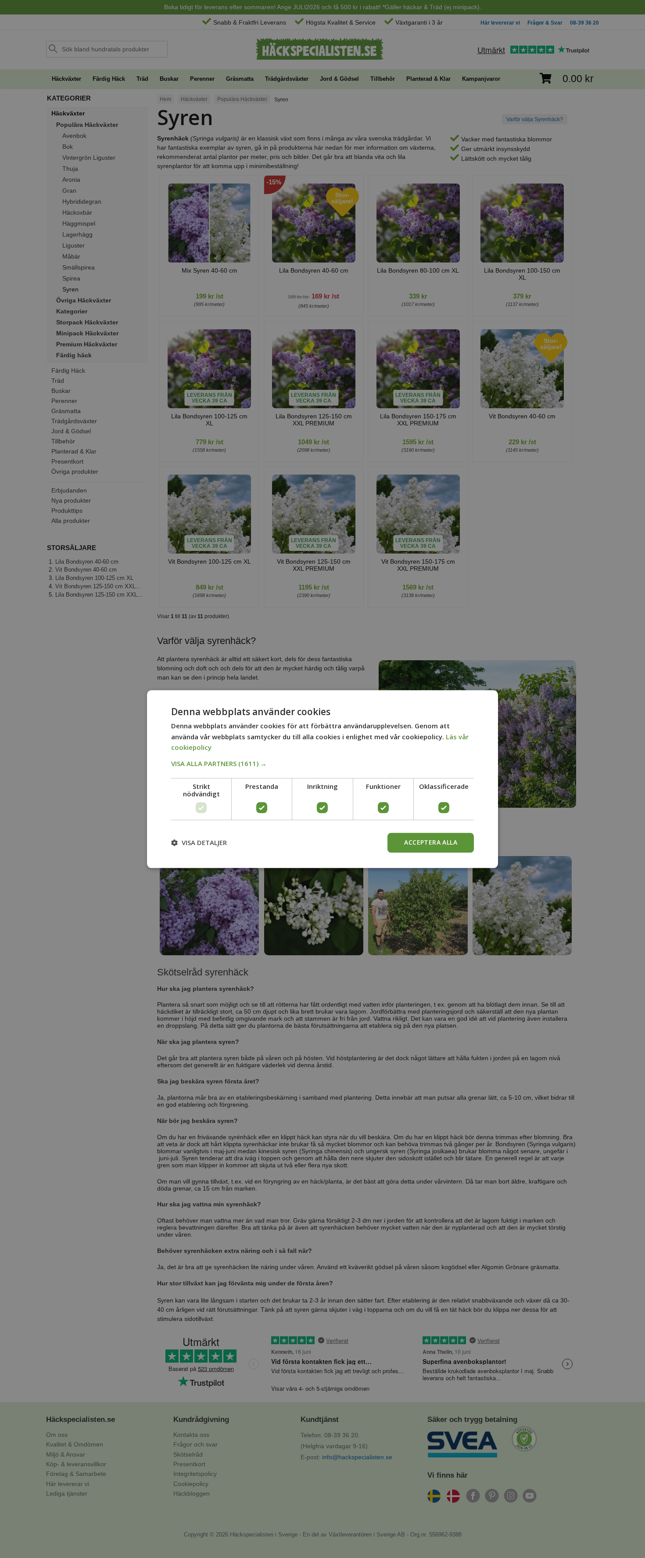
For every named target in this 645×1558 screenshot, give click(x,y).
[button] (322, 763)
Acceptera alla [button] (430, 842)
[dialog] (322, 779)
